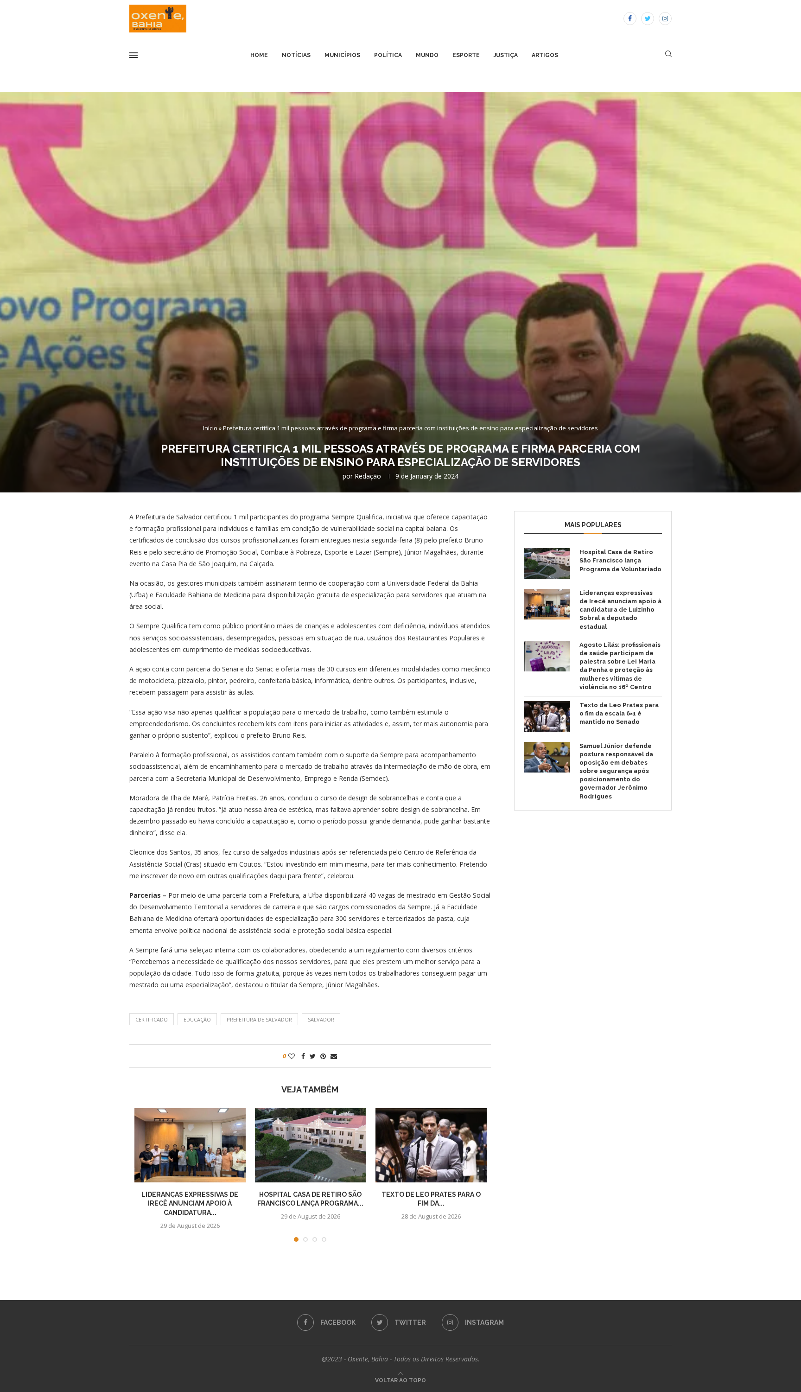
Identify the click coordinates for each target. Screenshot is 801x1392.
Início (210, 428)
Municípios (342, 55)
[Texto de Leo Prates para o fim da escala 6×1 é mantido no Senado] (431, 1145)
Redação (368, 476)
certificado (151, 1019)
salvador (321, 1019)
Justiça (506, 55)
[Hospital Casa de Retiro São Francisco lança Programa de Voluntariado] (310, 1145)
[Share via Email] (334, 1056)
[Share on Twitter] (313, 1056)
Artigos (545, 55)
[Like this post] (291, 1056)
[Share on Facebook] (303, 1056)
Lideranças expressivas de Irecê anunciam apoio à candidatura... (189, 1203)
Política (388, 55)
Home (259, 55)
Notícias (296, 55)
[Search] (668, 55)
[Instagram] (665, 18)
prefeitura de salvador (259, 1019)
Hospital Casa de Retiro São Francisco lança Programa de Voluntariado (620, 560)
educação (197, 1019)
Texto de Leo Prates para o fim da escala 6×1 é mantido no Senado (619, 713)
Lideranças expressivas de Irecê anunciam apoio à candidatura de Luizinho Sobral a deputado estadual (620, 609)
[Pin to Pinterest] (323, 1056)
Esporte (466, 55)
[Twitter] (647, 18)
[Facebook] (629, 18)
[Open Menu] (133, 55)
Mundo (427, 55)
